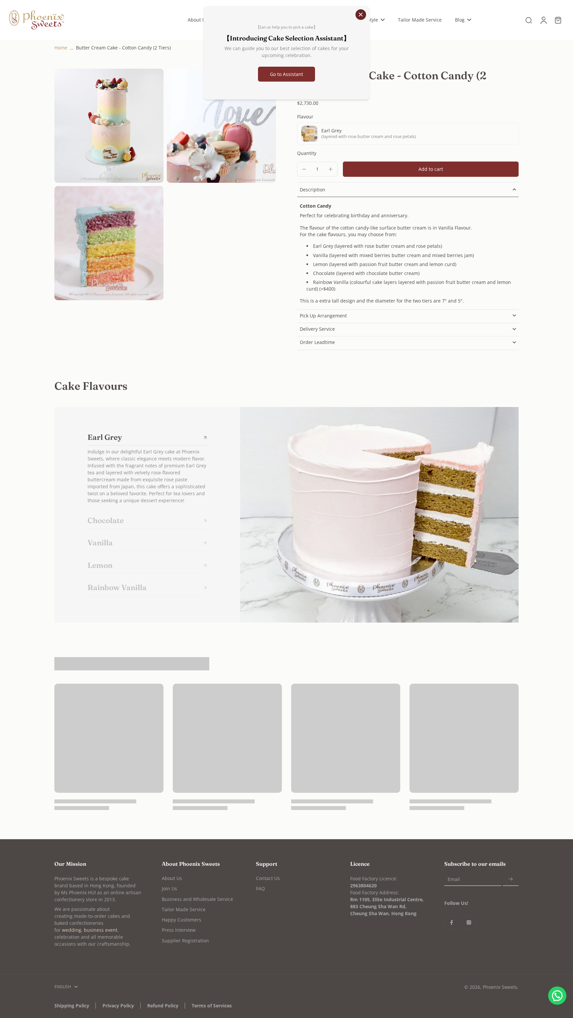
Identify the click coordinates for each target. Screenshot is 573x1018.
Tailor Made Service (184, 909)
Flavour (305, 116)
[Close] (360, 14)
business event (100, 930)
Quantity (306, 153)
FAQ (260, 888)
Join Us (169, 888)
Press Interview (179, 930)
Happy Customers (181, 919)
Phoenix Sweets (500, 987)
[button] (431, 169)
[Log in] (543, 20)
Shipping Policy (71, 1005)
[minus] (304, 169)
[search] (528, 20)
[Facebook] (451, 922)
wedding (71, 930)
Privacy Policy (118, 1005)
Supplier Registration (185, 940)
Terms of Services (212, 1005)
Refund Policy (162, 1005)
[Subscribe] (511, 879)
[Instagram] (469, 922)
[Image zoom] (108, 126)
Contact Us (268, 878)
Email (454, 879)
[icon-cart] (557, 20)
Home (60, 47)
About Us (172, 878)
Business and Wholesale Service (197, 899)
